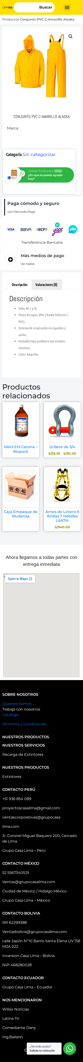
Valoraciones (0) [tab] (46, 284)
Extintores (11, 776)
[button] (67, 7)
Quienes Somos (16, 704)
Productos (10, 19)
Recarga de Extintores (22, 754)
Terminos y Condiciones (24, 724)
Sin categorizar (39, 154)
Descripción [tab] (19, 284)
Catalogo (10, 715)
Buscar (45, 7)
